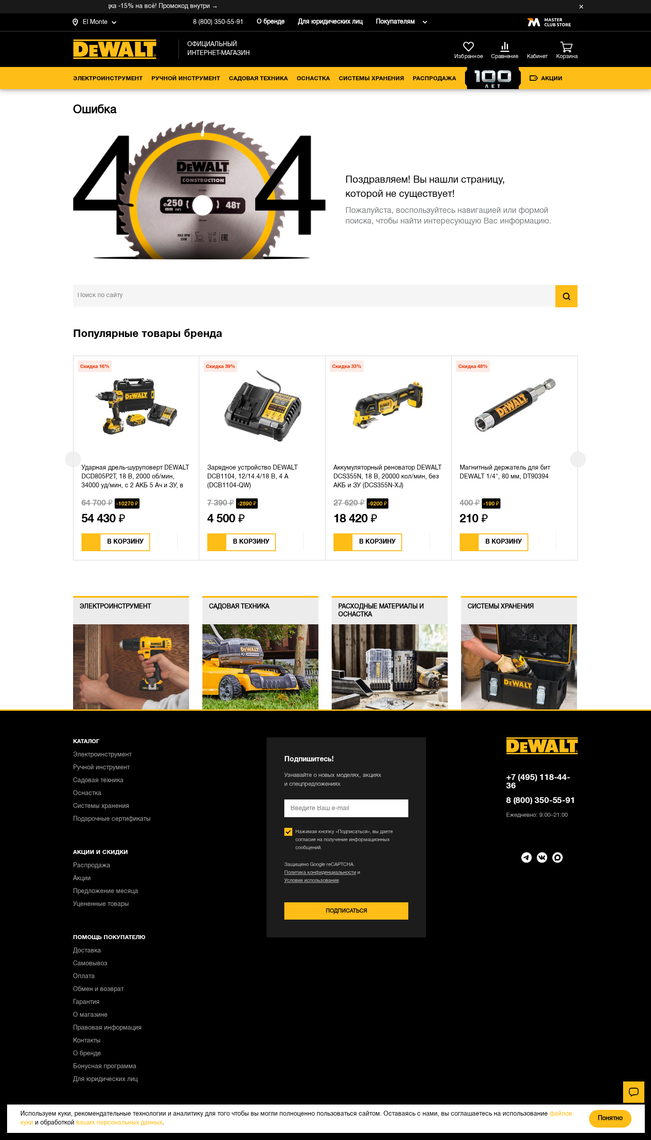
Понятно (610, 1118)
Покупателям (395, 22)
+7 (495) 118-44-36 (538, 782)
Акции (551, 79)
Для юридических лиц (330, 22)
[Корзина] (569, 47)
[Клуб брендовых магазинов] (549, 22)
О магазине (90, 1015)
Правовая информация (107, 1028)
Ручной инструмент (185, 79)
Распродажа (434, 79)
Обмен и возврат (98, 989)
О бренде (271, 22)
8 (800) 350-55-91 (218, 22)
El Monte (95, 22)
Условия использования (311, 880)
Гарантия (86, 1002)
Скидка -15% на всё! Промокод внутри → (140, 6)
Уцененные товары (101, 904)
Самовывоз (90, 964)
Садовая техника (258, 79)
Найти (566, 296)
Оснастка (313, 79)
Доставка (87, 951)
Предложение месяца (105, 891)
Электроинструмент (108, 79)
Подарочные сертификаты (112, 819)
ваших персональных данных (119, 1123)
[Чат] (633, 1092)
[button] (73, 459)
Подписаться (346, 911)
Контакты (87, 1041)
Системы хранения (371, 79)
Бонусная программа (104, 1066)
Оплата (84, 976)
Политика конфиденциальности (320, 872)
